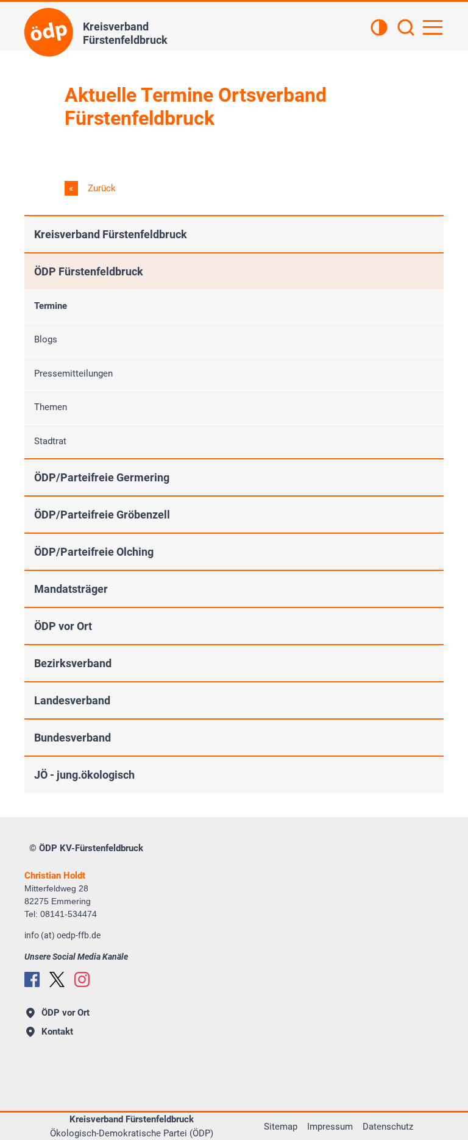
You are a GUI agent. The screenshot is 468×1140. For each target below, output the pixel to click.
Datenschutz (388, 1126)
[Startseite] (48, 32)
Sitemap (280, 1126)
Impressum (330, 1126)
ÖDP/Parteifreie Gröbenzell (102, 514)
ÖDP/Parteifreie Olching (94, 551)
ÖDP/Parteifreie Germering (101, 477)
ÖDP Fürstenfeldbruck (88, 271)
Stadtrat (50, 441)
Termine (50, 305)
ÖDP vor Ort (63, 626)
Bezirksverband (73, 663)
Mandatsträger (71, 588)
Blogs (45, 339)
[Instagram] (82, 979)
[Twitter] (57, 979)
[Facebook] (32, 979)
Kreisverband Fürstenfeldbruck (110, 234)
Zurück (100, 188)
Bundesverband (72, 737)
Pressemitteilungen (73, 373)
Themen (50, 407)
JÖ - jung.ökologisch (84, 774)
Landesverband (72, 700)
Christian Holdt (54, 875)
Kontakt (57, 1031)
